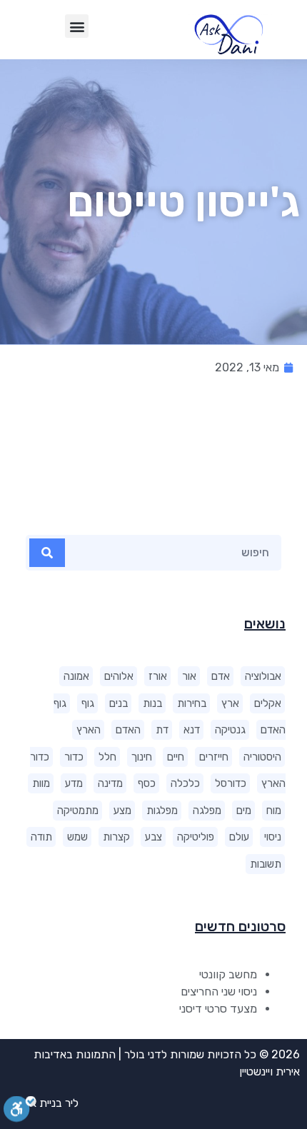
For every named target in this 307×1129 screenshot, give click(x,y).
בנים (118, 703)
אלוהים (119, 676)
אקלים (267, 703)
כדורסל (230, 783)
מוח (273, 810)
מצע (122, 810)
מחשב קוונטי (228, 974)
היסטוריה (262, 757)
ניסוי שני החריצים (219, 991)
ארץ (230, 703)
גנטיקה (230, 729)
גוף (87, 703)
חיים (175, 757)
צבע (153, 837)
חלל (107, 757)
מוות (41, 783)
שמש (77, 837)
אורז (158, 676)
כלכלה (185, 783)
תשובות (265, 864)
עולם (239, 837)
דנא (191, 729)
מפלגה (207, 810)
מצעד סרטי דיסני (218, 1008)
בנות (152, 703)
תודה (41, 837)
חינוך (141, 757)
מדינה (110, 783)
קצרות (116, 837)
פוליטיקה (195, 837)
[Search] (47, 552)
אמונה (76, 676)
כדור (74, 757)
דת (162, 729)
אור (189, 676)
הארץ (88, 729)
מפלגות (162, 810)
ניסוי (272, 837)
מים (243, 810)
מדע (74, 783)
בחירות (191, 703)
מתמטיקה (78, 810)
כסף (147, 783)
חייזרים (213, 757)
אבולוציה (263, 676)
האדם (128, 729)
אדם (220, 676)
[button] (77, 26)
